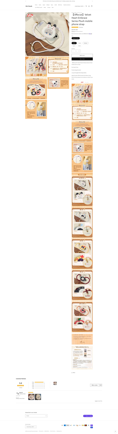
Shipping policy (59, 431)
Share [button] (74, 372)
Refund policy (47, 431)
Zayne (80, 43)
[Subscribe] (46, 415)
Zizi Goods (29, 431)
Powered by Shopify (34, 431)
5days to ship (75, 38)
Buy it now (82, 58)
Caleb (80, 46)
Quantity (73, 48)
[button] (86, 6)
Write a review (95, 385)
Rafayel (85, 43)
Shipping (73, 31)
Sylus (74, 46)
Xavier (74, 43)
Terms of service (52, 431)
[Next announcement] (92, 1)
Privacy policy (41, 431)
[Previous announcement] (25, 1)
